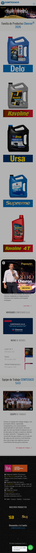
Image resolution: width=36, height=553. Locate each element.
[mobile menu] (34, 3)
